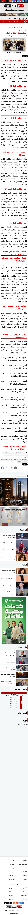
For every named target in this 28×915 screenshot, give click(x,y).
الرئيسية (21, 18)
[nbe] (14, 15)
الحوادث (25, 875)
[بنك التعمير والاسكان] (14, 620)
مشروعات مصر (8, 18)
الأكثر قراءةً (23, 647)
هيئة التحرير (10, 891)
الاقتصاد (24, 868)
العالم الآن (12, 864)
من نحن (11, 888)
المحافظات (12, 875)
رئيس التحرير (23, 891)
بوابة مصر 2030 (14, 884)
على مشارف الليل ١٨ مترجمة (21, 455)
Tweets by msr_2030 (22, 724)
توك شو (24, 872)
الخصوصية (24, 895)
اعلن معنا (24, 899)
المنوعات (24, 879)
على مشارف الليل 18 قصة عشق (20, 459)
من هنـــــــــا (15, 254)
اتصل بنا (10, 899)
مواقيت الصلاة (21, 689)
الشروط (11, 895)
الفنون (24, 25)
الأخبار (15, 18)
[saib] (14, 491)
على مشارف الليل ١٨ (9, 455)
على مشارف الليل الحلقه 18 (6, 459)
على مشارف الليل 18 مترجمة (21, 457)
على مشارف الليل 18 (6, 452)
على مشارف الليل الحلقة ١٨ (18, 452)
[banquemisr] (14, 516)
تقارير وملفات (11, 879)
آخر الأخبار (23, 529)
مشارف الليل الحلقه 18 (22, 461)
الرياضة (13, 868)
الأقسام (25, 860)
